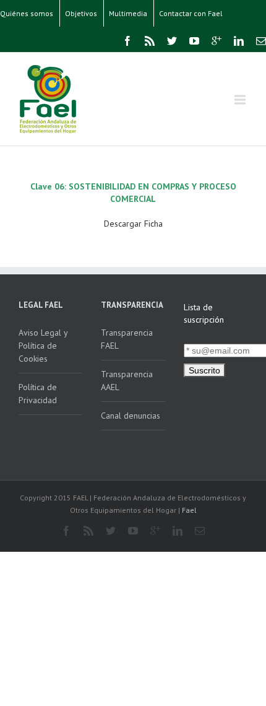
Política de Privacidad (38, 393)
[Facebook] (127, 41)
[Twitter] (172, 41)
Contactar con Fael (191, 13)
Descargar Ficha (133, 223)
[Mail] (261, 41)
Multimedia (128, 13)
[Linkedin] (239, 41)
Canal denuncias (130, 415)
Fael (189, 510)
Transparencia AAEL (127, 380)
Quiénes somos (26, 13)
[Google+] (216, 41)
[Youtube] (194, 41)
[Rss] (150, 41)
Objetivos (81, 13)
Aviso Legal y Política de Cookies (43, 345)
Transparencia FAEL (127, 339)
